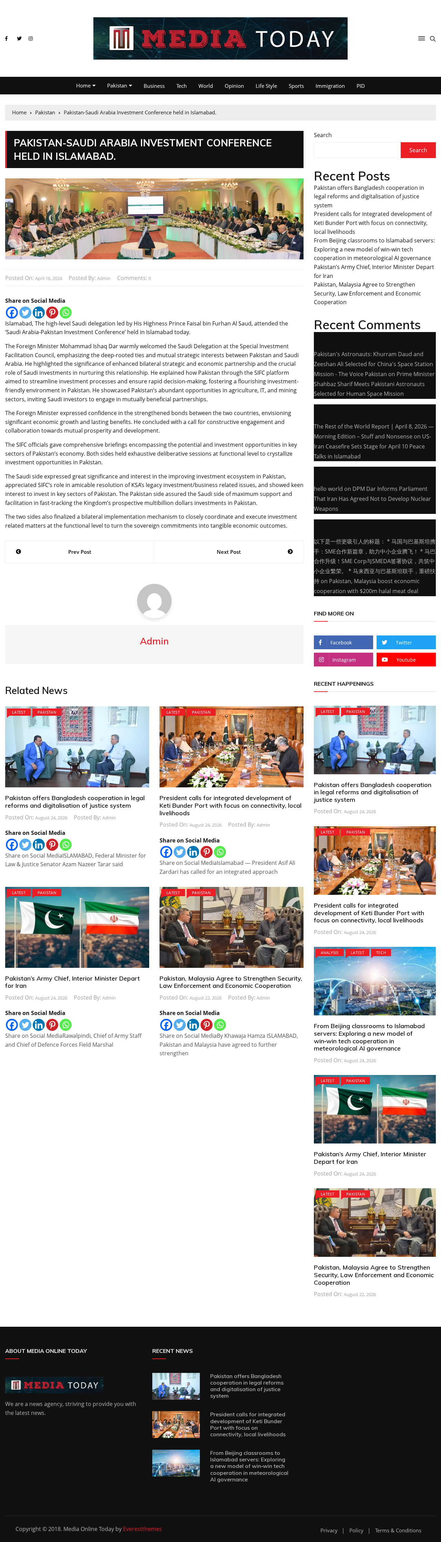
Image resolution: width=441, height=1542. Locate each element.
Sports (296, 85)
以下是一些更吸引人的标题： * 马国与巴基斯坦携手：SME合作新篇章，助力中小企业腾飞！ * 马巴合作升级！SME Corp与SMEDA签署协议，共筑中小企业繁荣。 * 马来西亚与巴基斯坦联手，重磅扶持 (374, 561)
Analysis (330, 952)
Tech (181, 85)
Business (154, 85)
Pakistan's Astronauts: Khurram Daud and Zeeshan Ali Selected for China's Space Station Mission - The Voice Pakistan (373, 364)
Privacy (329, 1530)
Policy (356, 1530)
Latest (18, 712)
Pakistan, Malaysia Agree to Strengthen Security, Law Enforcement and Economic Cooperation (231, 982)
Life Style (266, 85)
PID (361, 85)
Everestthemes (142, 1529)
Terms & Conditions (398, 1530)
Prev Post (79, 551)
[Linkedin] (39, 313)
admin (104, 278)
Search (323, 135)
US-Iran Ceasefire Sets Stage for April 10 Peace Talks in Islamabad (372, 446)
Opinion (234, 85)
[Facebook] (12, 313)
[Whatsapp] (66, 313)
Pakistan (117, 85)
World (205, 85)
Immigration (330, 85)
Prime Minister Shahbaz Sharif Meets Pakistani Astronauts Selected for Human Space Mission (374, 384)
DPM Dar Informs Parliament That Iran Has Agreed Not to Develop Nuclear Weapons (372, 499)
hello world (328, 489)
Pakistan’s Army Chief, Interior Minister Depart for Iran (72, 982)
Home (83, 85)
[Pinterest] (52, 313)
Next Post (229, 551)
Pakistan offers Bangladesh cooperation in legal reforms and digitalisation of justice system (75, 801)
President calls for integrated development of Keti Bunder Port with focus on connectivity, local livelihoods (230, 805)
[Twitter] (25, 313)
